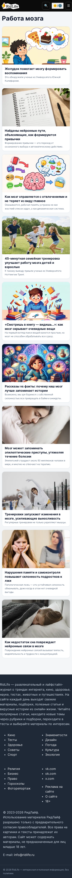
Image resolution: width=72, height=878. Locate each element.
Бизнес (13, 773)
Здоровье (15, 745)
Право (12, 778)
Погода (50, 745)
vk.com (50, 769)
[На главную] (9, 5)
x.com (49, 778)
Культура (52, 750)
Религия (14, 769)
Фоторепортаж (19, 788)
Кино (11, 735)
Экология (52, 754)
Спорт (12, 754)
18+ (48, 801)
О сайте (51, 796)
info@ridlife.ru (24, 855)
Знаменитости (56, 735)
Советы (13, 750)
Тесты (12, 740)
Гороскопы (16, 783)
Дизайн (50, 740)
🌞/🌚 (57, 5)
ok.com (50, 773)
